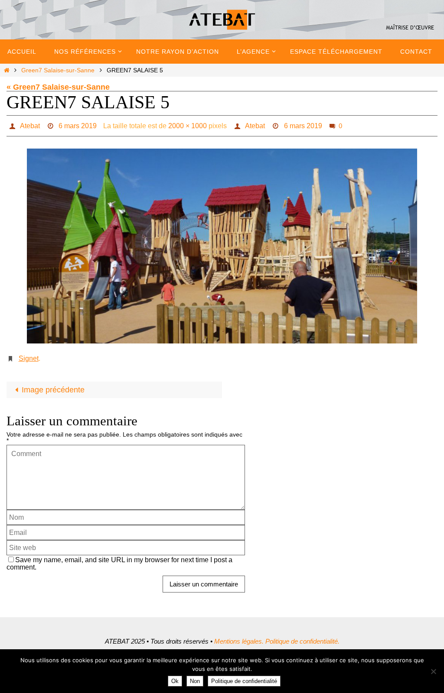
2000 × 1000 (187, 124)
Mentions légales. (239, 636)
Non (195, 681)
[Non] (433, 671)
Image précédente (53, 385)
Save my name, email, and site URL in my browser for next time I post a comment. (119, 558)
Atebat (30, 124)
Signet (29, 355)
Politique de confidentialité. (302, 636)
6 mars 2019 (78, 124)
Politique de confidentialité (244, 681)
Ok (175, 681)
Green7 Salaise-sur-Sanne (58, 70)
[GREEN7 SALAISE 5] (222, 243)
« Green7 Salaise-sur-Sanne (58, 87)
